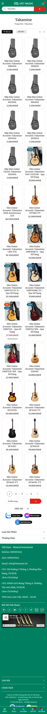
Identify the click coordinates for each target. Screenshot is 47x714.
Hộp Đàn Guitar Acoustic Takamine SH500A (12, 136)
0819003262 (16, 552)
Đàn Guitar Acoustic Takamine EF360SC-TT (34, 480)
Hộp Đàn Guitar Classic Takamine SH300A (12, 172)
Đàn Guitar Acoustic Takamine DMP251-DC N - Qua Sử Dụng (12, 289)
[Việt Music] (23, 3)
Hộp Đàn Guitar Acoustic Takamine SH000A (12, 64)
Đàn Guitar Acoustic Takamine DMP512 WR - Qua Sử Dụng (34, 328)
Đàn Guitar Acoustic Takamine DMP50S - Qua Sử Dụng (12, 328)
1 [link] (9, 494)
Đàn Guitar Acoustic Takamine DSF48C (34, 369)
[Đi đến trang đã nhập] (35, 501)
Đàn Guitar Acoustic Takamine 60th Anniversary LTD (12, 211)
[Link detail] (4, 610)
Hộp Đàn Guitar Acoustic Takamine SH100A (34, 64)
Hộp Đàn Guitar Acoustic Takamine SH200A (12, 100)
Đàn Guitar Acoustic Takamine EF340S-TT (34, 408)
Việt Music (19, 702)
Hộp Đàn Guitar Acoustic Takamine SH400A (34, 100)
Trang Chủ (19, 24)
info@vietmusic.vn (18, 563)
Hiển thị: (19, 508)
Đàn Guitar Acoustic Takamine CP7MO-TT (34, 210)
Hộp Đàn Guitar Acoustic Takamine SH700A (34, 136)
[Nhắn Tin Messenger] (42, 610)
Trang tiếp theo (37, 493)
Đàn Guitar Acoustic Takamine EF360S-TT (12, 480)
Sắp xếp (21, 32)
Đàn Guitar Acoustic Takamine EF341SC (12, 444)
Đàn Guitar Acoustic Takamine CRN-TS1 (12, 249)
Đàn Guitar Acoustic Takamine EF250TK (12, 408)
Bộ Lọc (8, 32)
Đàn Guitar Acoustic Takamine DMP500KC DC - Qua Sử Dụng (34, 289)
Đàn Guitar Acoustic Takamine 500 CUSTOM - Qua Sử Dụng (35, 173)
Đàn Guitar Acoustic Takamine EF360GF (34, 444)
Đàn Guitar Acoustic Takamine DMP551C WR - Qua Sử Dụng (12, 370)
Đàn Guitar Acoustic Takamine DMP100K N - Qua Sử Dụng (34, 250)
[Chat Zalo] (37, 610)
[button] (5, 710)
